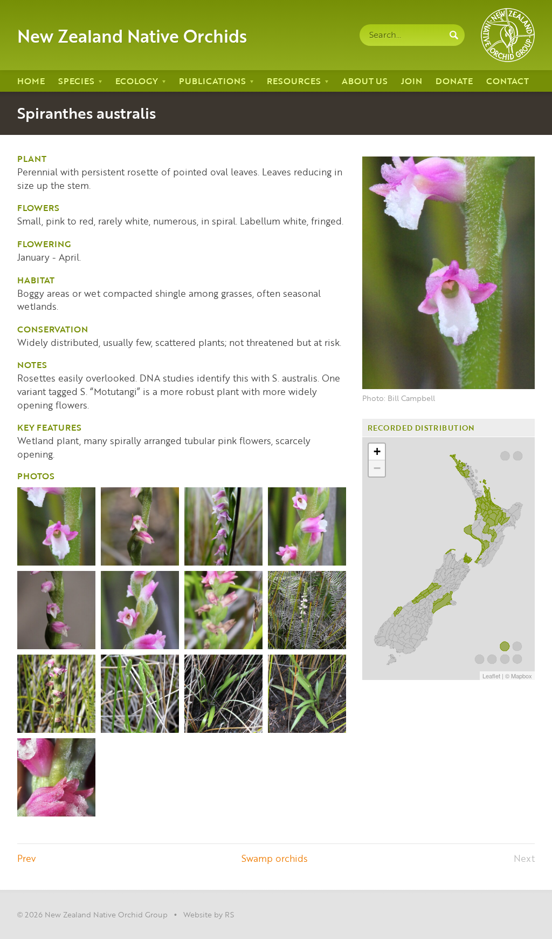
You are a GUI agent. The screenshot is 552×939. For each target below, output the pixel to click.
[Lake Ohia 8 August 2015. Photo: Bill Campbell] (223, 694)
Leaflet (491, 675)
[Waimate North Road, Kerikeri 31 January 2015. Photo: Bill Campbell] (307, 526)
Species (76, 80)
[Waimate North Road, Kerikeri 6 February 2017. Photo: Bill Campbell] (56, 694)
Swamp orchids (275, 858)
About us (365, 80)
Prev (26, 858)
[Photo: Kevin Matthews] (223, 526)
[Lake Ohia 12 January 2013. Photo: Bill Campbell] (307, 610)
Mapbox (521, 675)
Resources (294, 80)
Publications (212, 80)
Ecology (136, 80)
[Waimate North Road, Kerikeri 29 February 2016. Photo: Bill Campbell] (223, 610)
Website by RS (208, 914)
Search (454, 35)
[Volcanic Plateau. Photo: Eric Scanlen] (56, 777)
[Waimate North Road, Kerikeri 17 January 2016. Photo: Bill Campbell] (140, 610)
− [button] (377, 468)
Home (31, 80)
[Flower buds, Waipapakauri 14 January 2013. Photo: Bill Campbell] (140, 694)
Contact (507, 80)
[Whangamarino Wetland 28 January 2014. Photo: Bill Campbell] (56, 610)
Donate (454, 80)
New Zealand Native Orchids (132, 35)
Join (411, 80)
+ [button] (377, 451)
